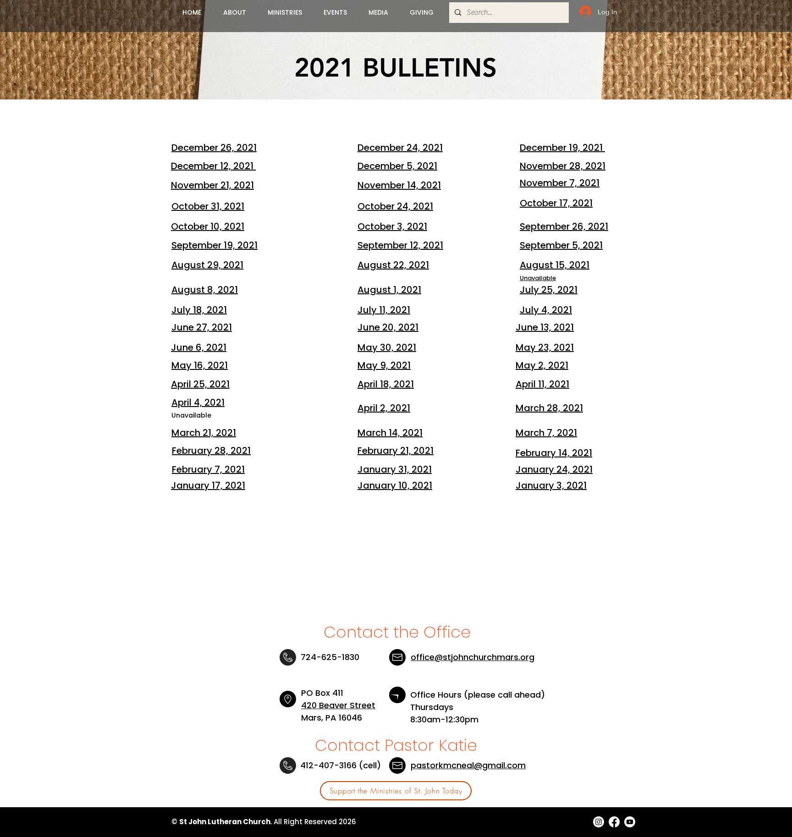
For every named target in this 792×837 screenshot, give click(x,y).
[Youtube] (629, 821)
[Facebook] (614, 821)
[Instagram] (598, 821)
